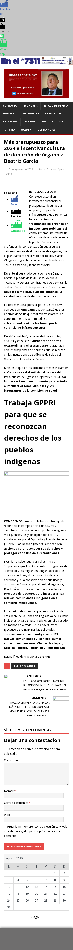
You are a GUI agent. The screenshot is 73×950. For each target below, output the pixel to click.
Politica (47, 121)
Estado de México (56, 105)
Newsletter (53, 113)
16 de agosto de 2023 (20, 169)
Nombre (9, 791)
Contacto (10, 105)
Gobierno (10, 113)
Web (7, 815)
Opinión (29, 121)
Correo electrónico (16, 803)
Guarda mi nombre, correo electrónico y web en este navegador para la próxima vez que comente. (35, 831)
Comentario (12, 760)
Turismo (9, 129)
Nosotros (10, 121)
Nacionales (31, 113)
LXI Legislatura (24, 666)
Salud (63, 121)
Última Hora (46, 129)
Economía (30, 105)
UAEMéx (26, 129)
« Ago (35, 917)
